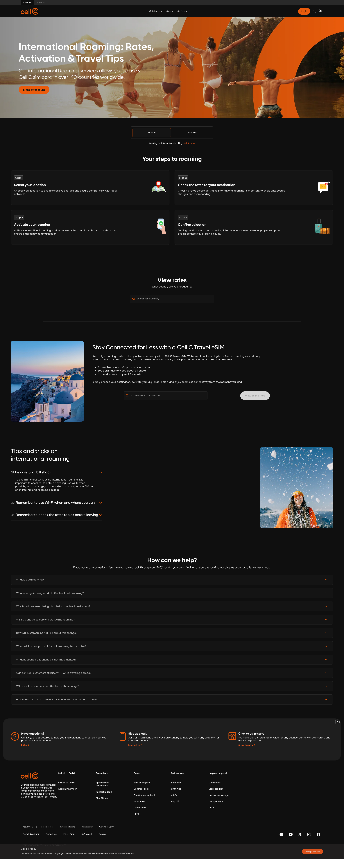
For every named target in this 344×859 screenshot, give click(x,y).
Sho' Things (102, 798)
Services (182, 11)
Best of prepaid (142, 782)
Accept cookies (312, 851)
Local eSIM (139, 801)
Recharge (176, 782)
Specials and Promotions (102, 784)
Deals (136, 773)
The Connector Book (144, 795)
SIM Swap (176, 788)
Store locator (245, 745)
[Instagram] (309, 835)
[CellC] (29, 11)
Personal (27, 2)
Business (41, 2)
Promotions (102, 773)
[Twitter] (300, 835)
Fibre (136, 813)
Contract (152, 132)
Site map (102, 834)
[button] (172, 580)
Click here (189, 143)
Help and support (218, 773)
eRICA (174, 795)
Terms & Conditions (31, 834)
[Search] (314, 11)
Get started (155, 11)
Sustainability (87, 827)
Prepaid (192, 132)
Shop (169, 11)
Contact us (134, 745)
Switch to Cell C (66, 773)
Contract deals (142, 788)
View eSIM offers (255, 395)
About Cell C (28, 827)
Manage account (34, 89)
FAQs (24, 745)
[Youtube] (291, 835)
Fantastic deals (104, 792)
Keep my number (67, 788)
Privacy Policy (69, 834)
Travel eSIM (140, 807)
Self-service (177, 773)
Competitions (216, 801)
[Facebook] (319, 835)
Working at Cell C (106, 827)
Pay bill (175, 801)
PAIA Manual (86, 834)
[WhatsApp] (282, 835)
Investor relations (67, 827)
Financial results (46, 827)
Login (304, 11)
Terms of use (51, 834)
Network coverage (219, 795)
